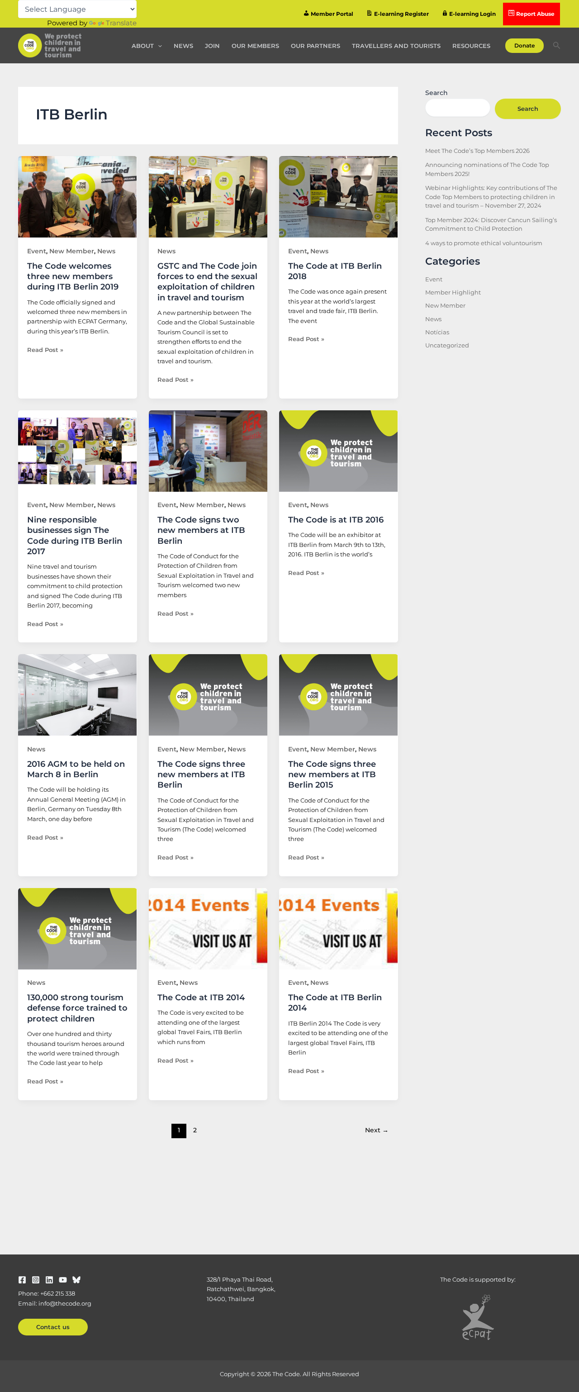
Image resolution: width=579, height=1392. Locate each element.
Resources (471, 45)
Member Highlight (453, 292)
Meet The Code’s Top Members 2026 (477, 150)
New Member (71, 251)
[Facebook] (22, 1280)
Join (212, 45)
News (183, 45)
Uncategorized (447, 345)
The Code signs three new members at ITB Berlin (201, 774)
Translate (121, 23)
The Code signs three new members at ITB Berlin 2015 (332, 774)
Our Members (255, 45)
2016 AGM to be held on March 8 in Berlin (76, 769)
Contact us (53, 1326)
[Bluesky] (76, 1280)
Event (36, 251)
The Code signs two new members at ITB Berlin (201, 530)
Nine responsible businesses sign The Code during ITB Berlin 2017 (74, 535)
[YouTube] (63, 1280)
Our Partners (315, 45)
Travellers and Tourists (396, 45)
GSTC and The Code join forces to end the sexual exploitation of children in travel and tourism (207, 282)
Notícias (437, 332)
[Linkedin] (49, 1280)
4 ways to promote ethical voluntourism (483, 243)
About (143, 45)
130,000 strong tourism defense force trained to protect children (77, 1008)
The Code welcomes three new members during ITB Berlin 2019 (73, 276)
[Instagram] (36, 1280)
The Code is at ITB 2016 (336, 520)
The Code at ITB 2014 (201, 997)
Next (377, 1130)
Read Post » (45, 349)
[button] (158, 46)
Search (436, 93)
